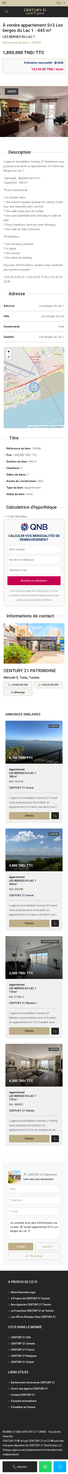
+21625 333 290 (19, 685)
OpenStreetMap (45, 426)
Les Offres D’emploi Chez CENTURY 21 (33, 1316)
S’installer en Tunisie (23, 1407)
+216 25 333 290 (49, 685)
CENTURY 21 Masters (22, 1003)
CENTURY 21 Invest (21, 787)
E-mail (21, 1246)
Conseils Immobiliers (24, 1401)
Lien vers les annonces (38, 1179)
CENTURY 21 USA (21, 1337)
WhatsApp (19, 692)
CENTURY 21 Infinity (21, 1110)
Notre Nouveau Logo (23, 1292)
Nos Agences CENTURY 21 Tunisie (31, 1304)
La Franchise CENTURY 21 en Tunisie (32, 1310)
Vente (11, 91)
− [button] (8, 357)
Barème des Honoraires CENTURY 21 (33, 1382)
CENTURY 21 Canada (23, 1343)
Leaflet (32, 426)
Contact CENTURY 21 (23, 1394)
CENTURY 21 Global (22, 1362)
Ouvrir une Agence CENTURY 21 (29, 1388)
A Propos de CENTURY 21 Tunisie (30, 1298)
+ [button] (8, 351)
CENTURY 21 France (22, 1349)
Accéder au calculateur (34, 580)
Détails (29, 815)
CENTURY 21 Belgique (24, 1355)
